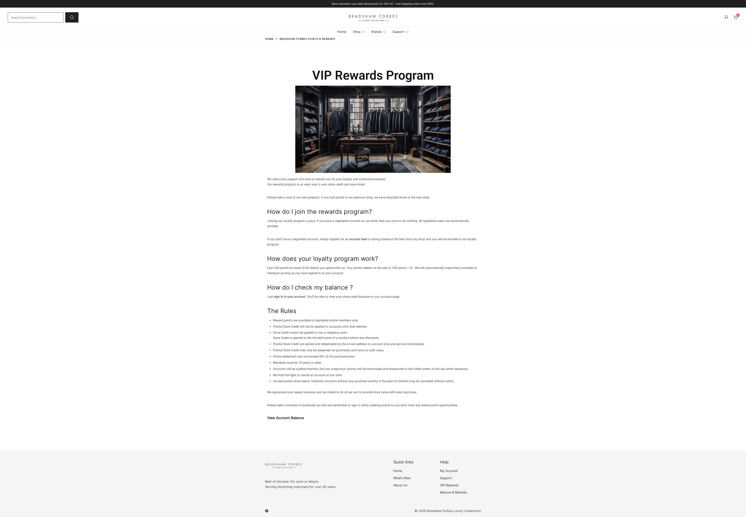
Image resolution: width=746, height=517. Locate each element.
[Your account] (726, 17)
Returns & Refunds (453, 492)
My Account (449, 471)
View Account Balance (285, 418)
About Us (400, 485)
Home (341, 32)
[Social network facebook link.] (266, 511)
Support (398, 32)
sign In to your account (289, 297)
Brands (376, 32)
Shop (357, 32)
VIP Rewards (449, 485)
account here (358, 239)
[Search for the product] (71, 17)
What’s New (401, 478)
